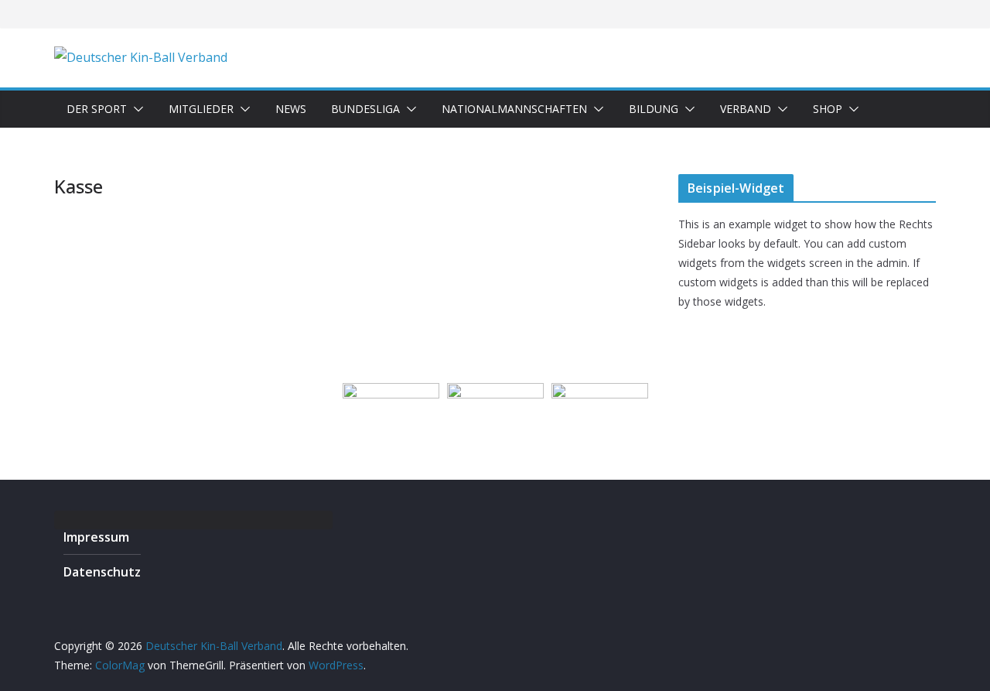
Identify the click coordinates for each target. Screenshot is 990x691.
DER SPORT (97, 108)
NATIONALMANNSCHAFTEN (514, 108)
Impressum (96, 537)
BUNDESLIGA (365, 108)
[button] (135, 109)
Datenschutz (102, 571)
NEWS (290, 108)
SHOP (827, 108)
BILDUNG (653, 108)
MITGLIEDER (201, 108)
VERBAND (745, 108)
